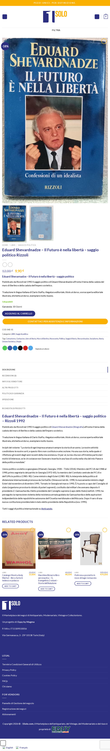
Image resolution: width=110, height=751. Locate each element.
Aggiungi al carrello (18, 313)
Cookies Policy (9, 675)
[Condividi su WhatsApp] (4, 348)
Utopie (18, 341)
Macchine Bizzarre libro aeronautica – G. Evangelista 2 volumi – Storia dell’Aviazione (48, 579)
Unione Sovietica (8, 341)
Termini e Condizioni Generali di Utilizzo (22, 664)
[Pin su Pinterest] (25, 348)
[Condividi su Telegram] (30, 348)
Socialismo (94, 338)
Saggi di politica (27, 245)
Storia (101, 338)
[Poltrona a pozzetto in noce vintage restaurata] (91, 548)
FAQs (5, 681)
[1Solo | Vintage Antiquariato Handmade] (55, 16)
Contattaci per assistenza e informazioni (55, 321)
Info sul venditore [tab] (12, 381)
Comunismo (11, 338)
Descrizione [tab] (8, 369)
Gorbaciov (20, 338)
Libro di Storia (30, 338)
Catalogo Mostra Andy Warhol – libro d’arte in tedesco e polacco (12, 578)
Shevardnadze (83, 338)
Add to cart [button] (10, 586)
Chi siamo (7, 686)
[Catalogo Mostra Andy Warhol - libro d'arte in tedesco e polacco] (19, 548)
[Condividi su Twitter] (15, 348)
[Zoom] (6, 199)
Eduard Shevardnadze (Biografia (67, 426)
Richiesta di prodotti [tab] (13, 408)
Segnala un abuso (42, 349)
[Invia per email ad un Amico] (20, 348)
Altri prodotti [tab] (10, 387)
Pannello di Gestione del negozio (18, 703)
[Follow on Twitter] (22, 643)
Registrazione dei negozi (14, 708)
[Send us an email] (30, 643)
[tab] (55, 403)
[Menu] (4, 16)
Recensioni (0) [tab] (9, 375)
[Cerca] (97, 16)
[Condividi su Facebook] (10, 348)
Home (5, 245)
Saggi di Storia (71, 338)
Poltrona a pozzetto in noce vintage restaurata (85, 576)
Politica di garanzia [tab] (13, 393)
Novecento (54, 338)
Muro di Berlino (43, 338)
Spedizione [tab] (8, 399)
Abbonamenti (9, 714)
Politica (62, 338)
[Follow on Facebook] (6, 643)
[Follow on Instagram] (14, 643)
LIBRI (13, 245)
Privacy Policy (9, 669)
